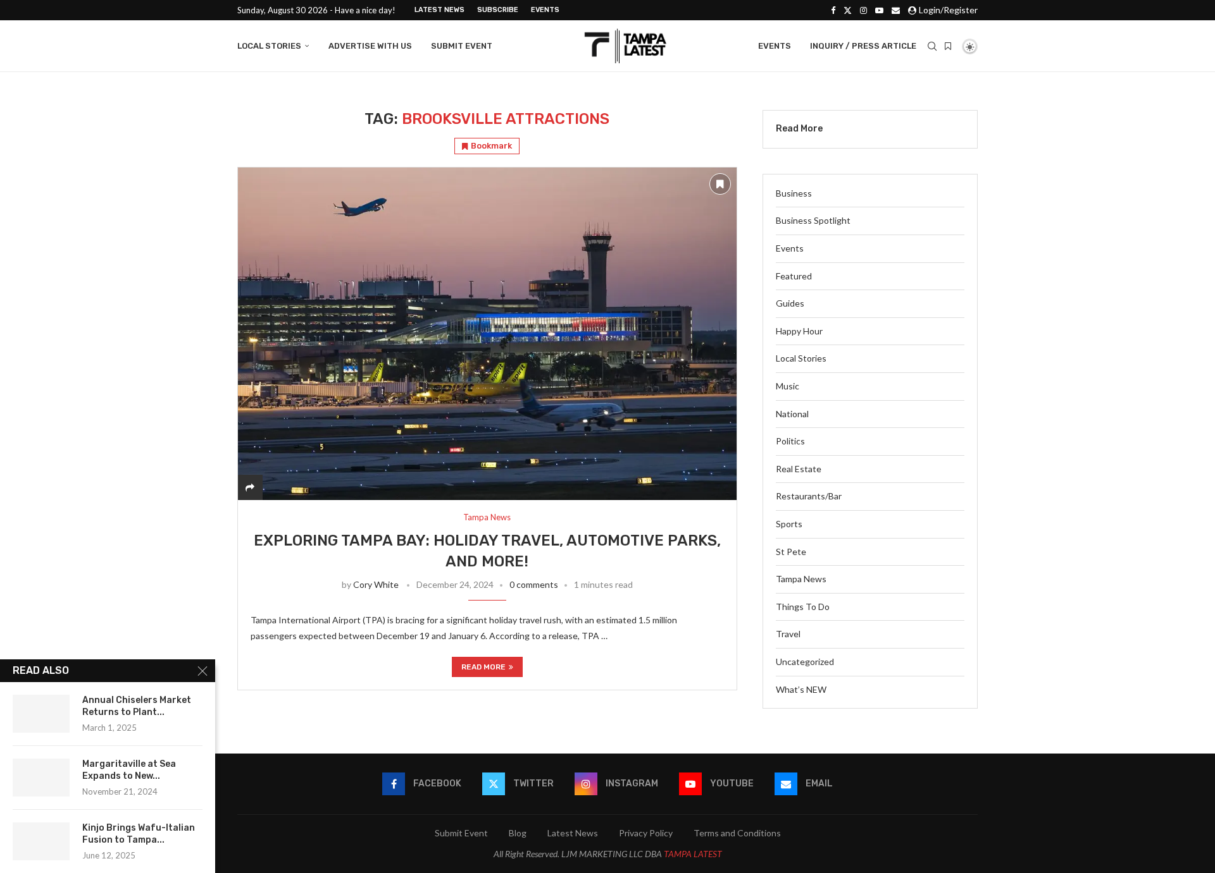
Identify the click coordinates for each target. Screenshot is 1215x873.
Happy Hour (799, 331)
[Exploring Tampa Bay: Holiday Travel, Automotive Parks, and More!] (487, 333)
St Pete (791, 551)
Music (787, 386)
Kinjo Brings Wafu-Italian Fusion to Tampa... (138, 833)
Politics (790, 441)
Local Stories (269, 46)
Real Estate (798, 468)
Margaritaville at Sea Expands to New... (129, 770)
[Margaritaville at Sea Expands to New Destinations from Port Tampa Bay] (41, 778)
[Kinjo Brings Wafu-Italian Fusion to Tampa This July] (41, 841)
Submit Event (461, 46)
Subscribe (497, 10)
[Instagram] (863, 10)
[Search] (932, 46)
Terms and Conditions (737, 832)
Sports (789, 523)
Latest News (439, 10)
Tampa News (801, 578)
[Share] (250, 487)
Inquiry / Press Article (863, 46)
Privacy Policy (646, 832)
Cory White (376, 584)
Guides (790, 303)
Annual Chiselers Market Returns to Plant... (136, 706)
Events (545, 10)
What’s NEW (801, 689)
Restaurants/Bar (809, 496)
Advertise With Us (370, 46)
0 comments (533, 584)
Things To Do (803, 606)
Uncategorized (805, 661)
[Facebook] (833, 10)
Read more (483, 666)
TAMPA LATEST (693, 853)
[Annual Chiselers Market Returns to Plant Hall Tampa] (41, 714)
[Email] (896, 10)
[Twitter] (848, 10)
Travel (788, 633)
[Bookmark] (948, 46)
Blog (517, 832)
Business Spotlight (813, 220)
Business (794, 193)
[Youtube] (879, 10)
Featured (794, 276)
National (792, 413)
